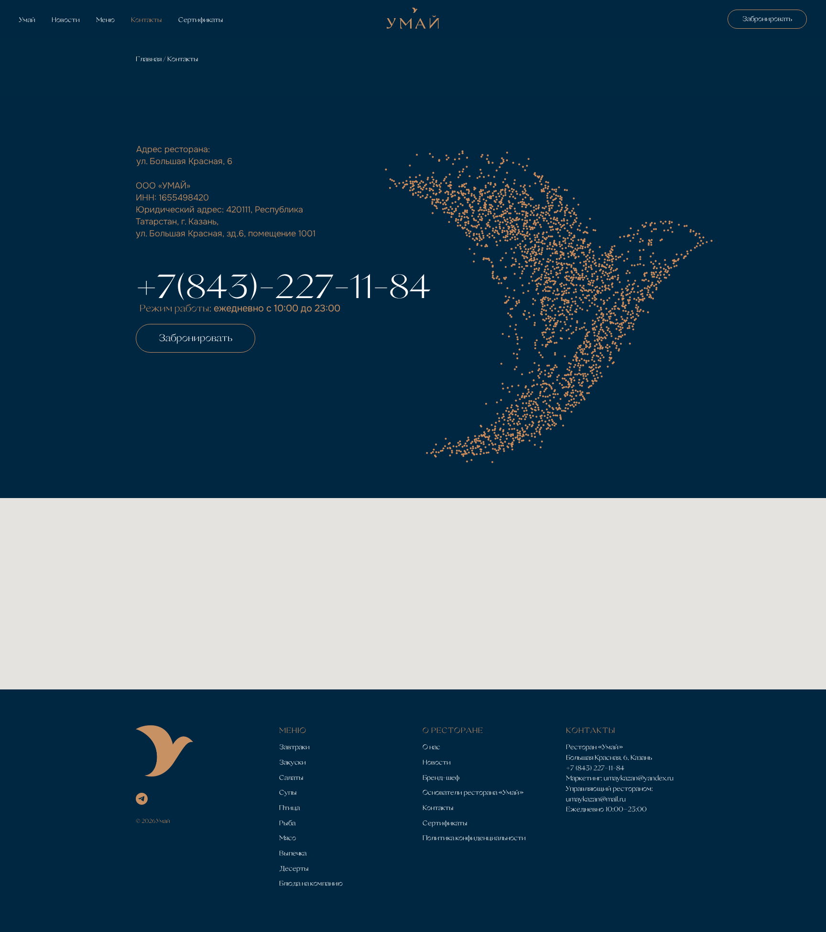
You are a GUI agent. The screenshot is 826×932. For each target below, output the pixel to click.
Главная (149, 59)
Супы (288, 792)
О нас (431, 747)
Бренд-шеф (441, 777)
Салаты (291, 777)
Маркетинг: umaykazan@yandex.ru (620, 778)
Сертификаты (200, 19)
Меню (105, 19)
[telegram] (142, 799)
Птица (289, 807)
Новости (66, 19)
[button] (195, 338)
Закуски (292, 762)
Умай (27, 19)
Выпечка (292, 853)
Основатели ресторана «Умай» (473, 792)
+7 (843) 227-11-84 (595, 768)
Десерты (294, 868)
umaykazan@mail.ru (596, 799)
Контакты (146, 19)
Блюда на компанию (311, 883)
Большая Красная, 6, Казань (609, 757)
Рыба (287, 823)
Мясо (287, 837)
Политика (438, 837)
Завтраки (294, 747)
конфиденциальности (491, 837)
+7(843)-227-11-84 (283, 286)
